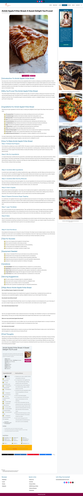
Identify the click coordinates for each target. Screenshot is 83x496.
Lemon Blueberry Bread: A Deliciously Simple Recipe (10, 471)
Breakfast (55, 5)
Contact (78, 5)
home (50, 5)
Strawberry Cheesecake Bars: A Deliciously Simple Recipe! (70, 220)
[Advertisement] (28, 103)
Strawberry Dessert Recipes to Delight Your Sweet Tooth (10, 470)
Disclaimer (31, 490)
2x (7, 376)
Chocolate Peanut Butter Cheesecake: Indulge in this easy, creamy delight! (70, 188)
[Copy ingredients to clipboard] (10, 373)
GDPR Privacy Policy (33, 486)
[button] (81, 5)
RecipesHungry (15, 448)
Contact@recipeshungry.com (62, 479)
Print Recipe (32, 75)
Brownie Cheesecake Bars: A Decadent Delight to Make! (70, 156)
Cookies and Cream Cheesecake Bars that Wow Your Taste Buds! (71, 91)
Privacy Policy (32, 483)
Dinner (69, 5)
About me (31, 479)
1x (5, 376)
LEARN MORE (65, 44)
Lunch (60, 5)
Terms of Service (33, 488)
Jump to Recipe (26, 75)
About (73, 5)
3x (8, 376)
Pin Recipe (28, 361)
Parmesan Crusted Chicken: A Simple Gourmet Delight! (70, 123)
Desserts (65, 5)
